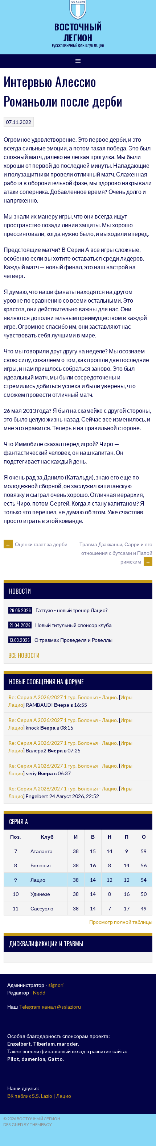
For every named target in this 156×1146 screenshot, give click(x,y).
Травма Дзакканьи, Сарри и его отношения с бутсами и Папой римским (115, 553)
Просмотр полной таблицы (120, 922)
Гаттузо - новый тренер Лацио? (72, 610)
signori (55, 985)
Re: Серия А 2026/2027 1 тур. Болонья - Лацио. (63, 697)
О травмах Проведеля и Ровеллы (73, 640)
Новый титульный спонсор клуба (73, 625)
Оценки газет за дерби (36, 544)
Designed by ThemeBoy (27, 1124)
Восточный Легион (78, 32)
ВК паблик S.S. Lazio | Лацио (39, 1096)
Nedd (39, 992)
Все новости (24, 655)
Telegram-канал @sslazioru (50, 1007)
